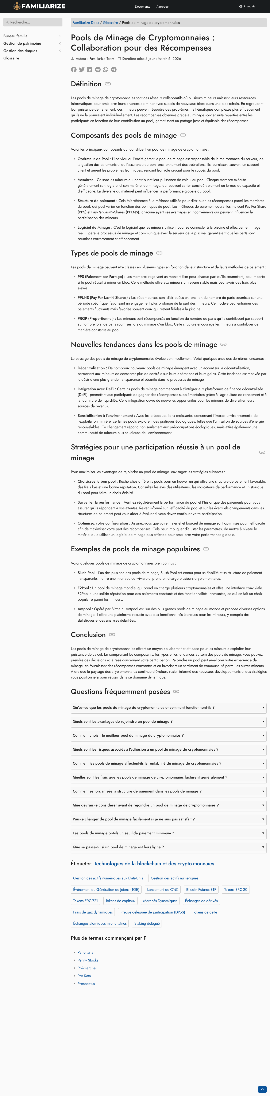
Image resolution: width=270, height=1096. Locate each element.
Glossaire (11, 58)
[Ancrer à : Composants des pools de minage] (183, 135)
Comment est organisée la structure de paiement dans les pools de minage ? (137, 791)
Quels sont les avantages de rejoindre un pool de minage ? (123, 721)
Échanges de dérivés (201, 901)
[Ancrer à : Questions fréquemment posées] (176, 691)
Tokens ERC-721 (85, 901)
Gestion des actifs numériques (174, 878)
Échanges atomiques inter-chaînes (100, 923)
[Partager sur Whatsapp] (107, 69)
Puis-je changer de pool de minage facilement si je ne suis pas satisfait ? (134, 819)
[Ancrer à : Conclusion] (112, 634)
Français (249, 6)
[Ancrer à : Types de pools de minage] (159, 253)
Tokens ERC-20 (235, 889)
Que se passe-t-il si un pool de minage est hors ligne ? (118, 847)
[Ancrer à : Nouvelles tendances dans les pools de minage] (223, 344)
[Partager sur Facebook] (75, 69)
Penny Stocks (88, 960)
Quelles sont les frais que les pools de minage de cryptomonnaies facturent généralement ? (150, 777)
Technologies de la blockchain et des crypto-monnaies (154, 863)
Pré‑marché (87, 968)
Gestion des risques (20, 51)
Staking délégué (147, 923)
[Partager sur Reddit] (99, 69)
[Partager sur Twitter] (83, 69)
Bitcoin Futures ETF (201, 889)
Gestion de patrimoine (22, 43)
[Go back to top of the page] (262, 1089)
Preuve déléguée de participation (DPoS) (152, 912)
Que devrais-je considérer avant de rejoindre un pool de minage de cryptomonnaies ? (146, 805)
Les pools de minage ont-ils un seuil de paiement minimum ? (123, 833)
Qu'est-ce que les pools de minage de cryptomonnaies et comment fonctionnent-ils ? (144, 707)
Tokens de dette (205, 912)
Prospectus (86, 983)
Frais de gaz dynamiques (93, 912)
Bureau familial (15, 36)
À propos (163, 6)
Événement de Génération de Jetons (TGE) (106, 889)
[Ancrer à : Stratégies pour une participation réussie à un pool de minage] (262, 452)
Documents (142, 6)
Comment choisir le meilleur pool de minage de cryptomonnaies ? (128, 735)
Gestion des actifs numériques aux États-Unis (108, 878)
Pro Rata (84, 976)
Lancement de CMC (162, 889)
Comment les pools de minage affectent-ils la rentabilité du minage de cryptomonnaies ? (147, 763)
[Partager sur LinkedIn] (91, 69)
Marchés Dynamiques (160, 901)
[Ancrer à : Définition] (107, 84)
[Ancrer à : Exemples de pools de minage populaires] (206, 549)
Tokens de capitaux (120, 901)
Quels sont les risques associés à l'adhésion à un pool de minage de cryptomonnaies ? (146, 749)
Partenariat (86, 952)
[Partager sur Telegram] (115, 69)
